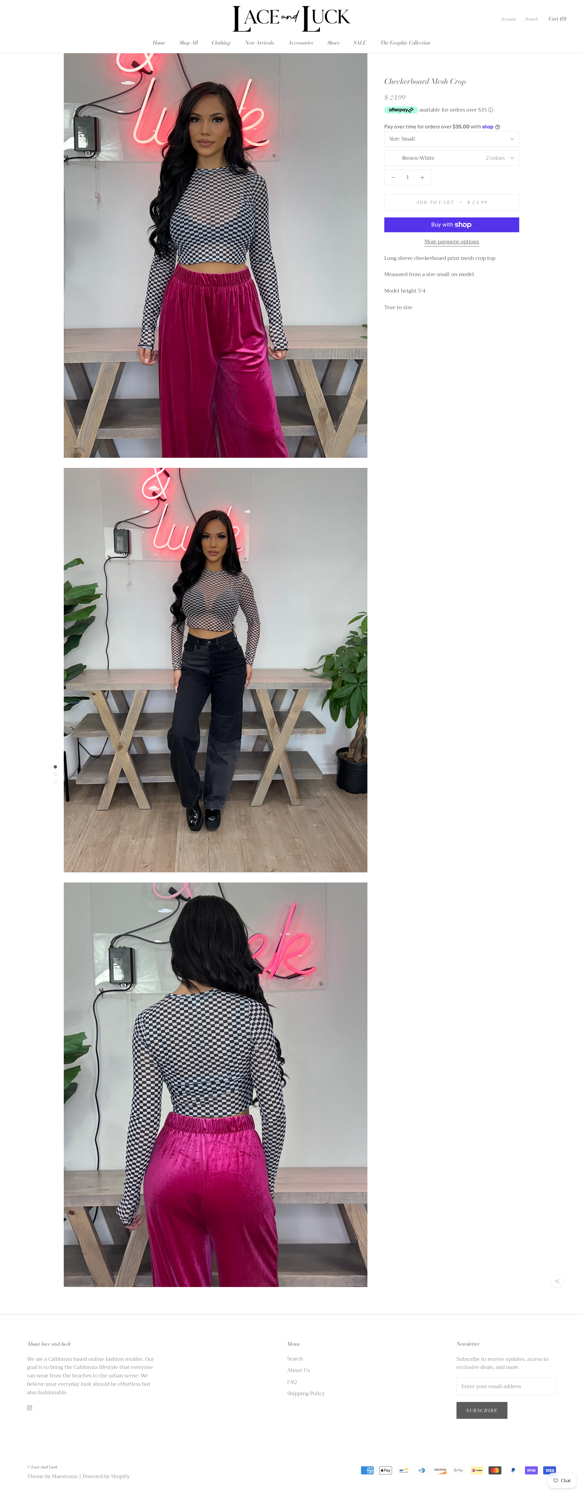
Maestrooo (65, 1476)
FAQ (292, 1382)
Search (531, 19)
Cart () (557, 19)
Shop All (188, 43)
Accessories (300, 43)
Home (159, 43)
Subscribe (482, 1410)
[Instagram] (29, 1407)
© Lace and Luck (42, 1467)
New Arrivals (259, 43)
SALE (360, 43)
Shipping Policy (306, 1394)
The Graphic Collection (405, 43)
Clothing (221, 43)
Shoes (333, 43)
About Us (298, 1370)
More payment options (451, 241)
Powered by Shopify (106, 1476)
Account (508, 19)
